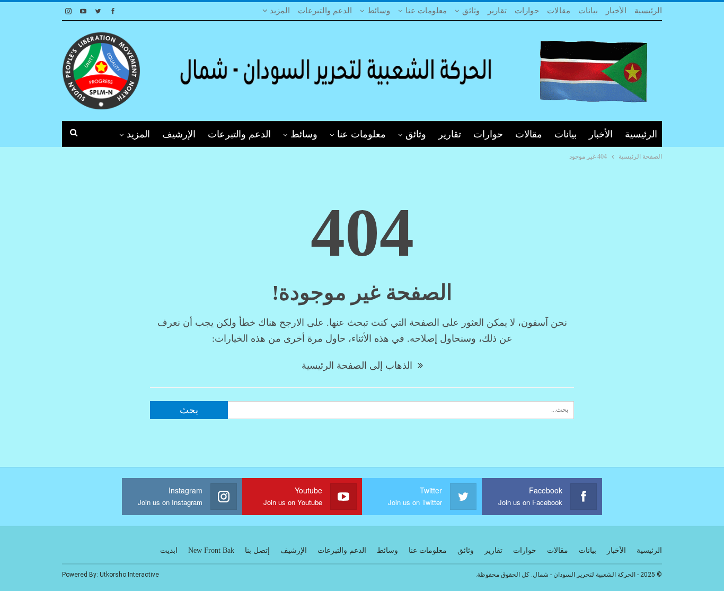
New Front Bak (211, 550)
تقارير (497, 10)
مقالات (558, 10)
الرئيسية (648, 10)
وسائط (378, 10)
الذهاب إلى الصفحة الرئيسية (358, 365)
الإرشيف (179, 134)
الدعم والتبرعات (325, 10)
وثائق (471, 10)
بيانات (588, 10)
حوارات (527, 10)
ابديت (169, 550)
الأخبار (616, 10)
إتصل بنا (257, 550)
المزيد (279, 10)
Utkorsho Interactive (129, 574)
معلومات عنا (426, 10)
